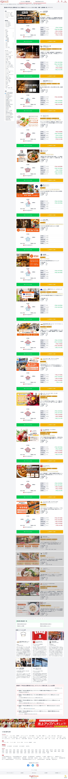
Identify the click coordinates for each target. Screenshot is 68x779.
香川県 (10, 752)
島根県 (55, 751)
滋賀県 (29, 751)
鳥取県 (52, 751)
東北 (6, 32)
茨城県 (29, 749)
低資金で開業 (8, 118)
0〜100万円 (8, 21)
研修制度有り (8, 103)
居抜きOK (7, 107)
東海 (6, 36)
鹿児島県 (44, 752)
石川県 (7, 751)
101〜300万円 (8, 23)
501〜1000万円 (8, 25)
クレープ (7, 69)
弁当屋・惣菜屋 (8, 78)
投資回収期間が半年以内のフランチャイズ (9, 116)
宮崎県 (40, 752)
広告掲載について (58, 772)
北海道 (7, 31)
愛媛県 (14, 752)
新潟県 (59, 749)
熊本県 (32, 752)
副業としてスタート (9, 111)
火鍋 (6, 84)
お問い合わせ (34, 772)
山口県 (3, 752)
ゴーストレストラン (9, 51)
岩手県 (10, 749)
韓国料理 (7, 54)
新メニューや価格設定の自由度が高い (9, 113)
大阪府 (36, 751)
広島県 (63, 751)
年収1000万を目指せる (9, 117)
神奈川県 (51, 749)
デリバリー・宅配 (9, 14)
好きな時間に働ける (9, 95)
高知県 (18, 752)
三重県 (8, 41)
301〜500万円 (8, 24)
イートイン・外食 (9, 13)
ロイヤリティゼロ (9, 115)
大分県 (36, 752)
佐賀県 (25, 752)
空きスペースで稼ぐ (9, 110)
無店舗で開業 (8, 105)
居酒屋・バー (44, 735)
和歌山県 (47, 751)
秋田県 (18, 749)
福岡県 (21, 752)
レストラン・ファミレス (10, 67)
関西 (6, 43)
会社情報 (46, 772)
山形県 (21, 749)
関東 (6, 34)
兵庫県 (40, 751)
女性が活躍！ (8, 101)
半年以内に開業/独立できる (21, 4)
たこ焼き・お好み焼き (9, 66)
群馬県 (36, 749)
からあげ (7, 73)
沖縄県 (48, 752)
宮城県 (14, 749)
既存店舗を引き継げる (9, 104)
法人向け (7, 109)
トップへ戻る (35, 770)
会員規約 (22, 772)
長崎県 (29, 752)
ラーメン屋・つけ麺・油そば (9, 65)
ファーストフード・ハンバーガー (9, 71)
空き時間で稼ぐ (8, 97)
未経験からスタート (9, 99)
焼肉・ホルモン (8, 62)
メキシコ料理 (8, 80)
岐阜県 (8, 38)
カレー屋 (7, 75)
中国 (6, 44)
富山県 (3, 751)
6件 (30, 708)
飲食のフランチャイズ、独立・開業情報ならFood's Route (8, 4)
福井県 (10, 751)
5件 (33, 713)
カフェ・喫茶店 (8, 63)
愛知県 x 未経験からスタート (45, 626)
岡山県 (59, 751)
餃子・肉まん (8, 61)
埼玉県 (40, 749)
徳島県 (7, 752)
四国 (6, 45)
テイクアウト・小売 (9, 12)
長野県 (63, 749)
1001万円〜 (8, 26)
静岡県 (8, 39)
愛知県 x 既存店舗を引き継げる (45, 624)
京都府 (32, 751)
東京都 (47, 749)
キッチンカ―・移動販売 (10, 16)
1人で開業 (7, 98)
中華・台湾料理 (8, 56)
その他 (7, 17)
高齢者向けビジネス (9, 100)
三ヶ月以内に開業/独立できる (9, 92)
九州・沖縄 (7, 47)
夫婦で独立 (7, 94)
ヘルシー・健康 (8, 57)
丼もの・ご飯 (8, 81)
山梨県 (55, 749)
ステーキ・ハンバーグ (9, 55)
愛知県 (8, 40)
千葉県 (44, 749)
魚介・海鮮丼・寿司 (9, 87)
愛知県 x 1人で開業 (20, 626)
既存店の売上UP (8, 119)
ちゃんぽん (7, 85)
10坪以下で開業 (8, 106)
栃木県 (32, 749)
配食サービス (18, 738)
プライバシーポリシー (10, 772)
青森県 (7, 749)
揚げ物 (46, 738)
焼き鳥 (7, 68)
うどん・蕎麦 (8, 72)
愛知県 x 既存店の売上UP (21, 624)
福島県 (25, 749)
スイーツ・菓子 (12, 735)
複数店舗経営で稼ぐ (9, 112)
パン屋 (7, 60)
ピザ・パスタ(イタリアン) (9, 74)
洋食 (6, 86)
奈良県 (44, 751)
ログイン (62, 2)
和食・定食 (7, 79)
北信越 (7, 35)
